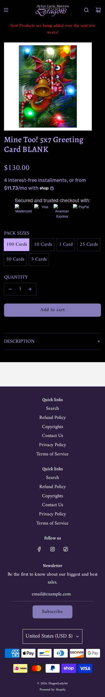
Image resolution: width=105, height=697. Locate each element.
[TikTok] (66, 549)
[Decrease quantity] (10, 289)
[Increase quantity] (30, 289)
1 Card (66, 244)
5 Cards (39, 259)
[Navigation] (6, 10)
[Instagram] (52, 549)
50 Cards (15, 259)
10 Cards (43, 244)
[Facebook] (39, 549)
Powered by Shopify (53, 690)
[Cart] (98, 10)
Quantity (16, 278)
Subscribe (52, 612)
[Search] (86, 10)
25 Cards (89, 244)
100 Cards (16, 244)
